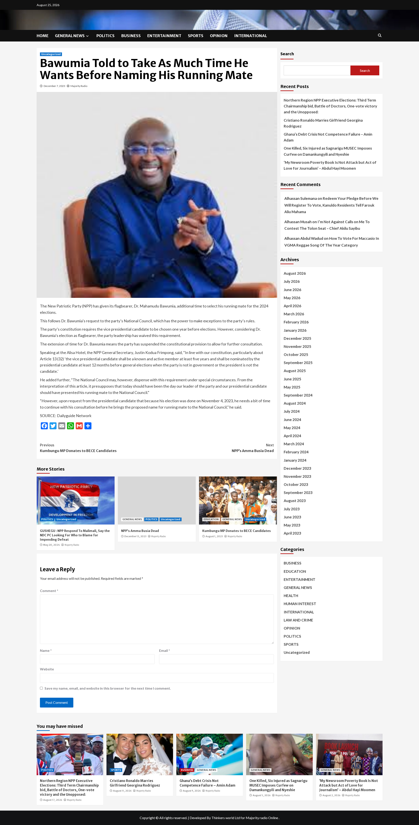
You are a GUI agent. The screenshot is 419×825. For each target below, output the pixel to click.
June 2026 (292, 289)
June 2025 (292, 379)
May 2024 (292, 427)
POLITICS (105, 35)
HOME (42, 35)
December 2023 (297, 468)
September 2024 (298, 395)
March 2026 (294, 314)
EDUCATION (211, 519)
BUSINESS (131, 35)
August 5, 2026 (262, 795)
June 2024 (292, 419)
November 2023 (297, 476)
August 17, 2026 (52, 799)
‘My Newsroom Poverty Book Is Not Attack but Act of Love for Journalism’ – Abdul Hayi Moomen (330, 165)
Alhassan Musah (298, 221)
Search (287, 53)
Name (46, 650)
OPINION (219, 35)
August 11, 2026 (122, 790)
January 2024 (295, 460)
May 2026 (292, 297)
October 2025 (296, 354)
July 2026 (292, 281)
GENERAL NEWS (70, 35)
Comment (49, 591)
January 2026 (295, 330)
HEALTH (291, 595)
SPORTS (195, 35)
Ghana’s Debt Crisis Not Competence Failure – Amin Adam (328, 137)
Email (164, 650)
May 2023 (292, 525)
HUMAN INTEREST (300, 603)
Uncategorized (51, 54)
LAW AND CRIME (298, 620)
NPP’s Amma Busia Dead (253, 448)
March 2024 (294, 444)
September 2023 (298, 492)
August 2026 (295, 273)
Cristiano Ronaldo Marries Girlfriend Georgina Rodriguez (323, 123)
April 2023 (292, 533)
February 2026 (296, 322)
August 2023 (295, 500)
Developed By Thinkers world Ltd (215, 818)
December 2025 (297, 338)
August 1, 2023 (214, 536)
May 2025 (292, 387)
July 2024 (292, 411)
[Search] (380, 35)
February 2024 (296, 452)
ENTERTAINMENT (164, 35)
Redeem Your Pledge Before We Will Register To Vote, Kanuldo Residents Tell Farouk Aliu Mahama (331, 205)
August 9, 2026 (192, 790)
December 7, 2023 (54, 86)
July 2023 (292, 509)
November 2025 (297, 346)
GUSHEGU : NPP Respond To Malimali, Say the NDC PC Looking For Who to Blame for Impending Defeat (75, 535)
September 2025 (298, 362)
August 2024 (295, 403)
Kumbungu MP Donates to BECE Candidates (78, 448)
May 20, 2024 (51, 544)
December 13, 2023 (135, 536)
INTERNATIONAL (250, 35)
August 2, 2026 (331, 795)
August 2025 (295, 370)
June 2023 (292, 517)
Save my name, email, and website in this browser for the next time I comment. (108, 688)
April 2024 (292, 435)
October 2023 (296, 484)
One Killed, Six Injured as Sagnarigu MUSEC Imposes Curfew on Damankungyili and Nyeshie (328, 151)
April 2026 (292, 306)
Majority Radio (78, 86)
